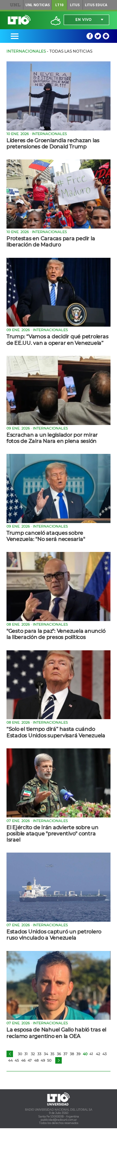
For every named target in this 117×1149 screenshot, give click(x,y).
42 (98, 1054)
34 (46, 1054)
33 (39, 1054)
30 (20, 1054)
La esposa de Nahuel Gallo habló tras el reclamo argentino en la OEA (56, 1033)
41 (91, 1054)
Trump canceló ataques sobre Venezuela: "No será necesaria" (45, 536)
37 (65, 1054)
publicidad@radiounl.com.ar (59, 1119)
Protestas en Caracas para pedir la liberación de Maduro (50, 241)
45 (17, 1060)
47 (30, 1060)
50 (49, 1060)
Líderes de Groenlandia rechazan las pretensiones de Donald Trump (52, 143)
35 (52, 1054)
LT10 (59, 5)
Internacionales (26, 51)
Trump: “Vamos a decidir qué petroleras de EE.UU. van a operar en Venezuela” (57, 339)
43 (104, 1054)
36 (59, 1054)
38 (72, 1054)
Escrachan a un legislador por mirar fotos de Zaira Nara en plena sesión (52, 438)
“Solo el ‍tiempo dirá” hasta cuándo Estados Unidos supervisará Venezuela (55, 732)
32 (33, 1054)
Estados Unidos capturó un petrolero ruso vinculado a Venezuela (53, 935)
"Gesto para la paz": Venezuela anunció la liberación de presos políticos (55, 634)
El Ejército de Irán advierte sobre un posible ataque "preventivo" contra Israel (52, 833)
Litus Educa (96, 5)
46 (23, 1060)
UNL (15, 5)
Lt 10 (19, 19)
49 (43, 1060)
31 (26, 1054)
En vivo (83, 20)
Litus (75, 5)
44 (10, 1060)
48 (36, 1060)
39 (78, 1054)
